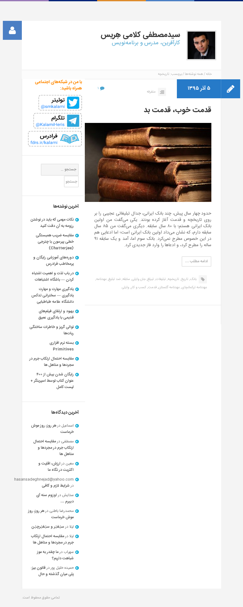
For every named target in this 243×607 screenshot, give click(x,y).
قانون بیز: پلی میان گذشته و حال (52, 571)
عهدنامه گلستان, (169, 287)
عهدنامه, (101, 279)
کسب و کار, (138, 287)
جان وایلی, (138, 279)
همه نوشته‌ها (194, 74)
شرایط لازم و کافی (56, 486)
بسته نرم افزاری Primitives (61, 346)
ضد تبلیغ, (114, 279)
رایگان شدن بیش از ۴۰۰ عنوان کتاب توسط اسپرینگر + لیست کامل (52, 380)
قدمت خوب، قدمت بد (177, 110)
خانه (209, 74)
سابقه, (126, 279)
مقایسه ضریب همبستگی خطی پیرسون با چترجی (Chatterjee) (55, 241)
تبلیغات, (160, 279)
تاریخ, (184, 279)
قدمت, (152, 287)
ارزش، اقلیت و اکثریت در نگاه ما (56, 466)
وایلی (125, 287)
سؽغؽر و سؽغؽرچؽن (48, 527)
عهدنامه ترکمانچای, (194, 287)
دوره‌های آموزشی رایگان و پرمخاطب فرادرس (53, 260)
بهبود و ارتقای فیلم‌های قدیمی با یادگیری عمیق (56, 314)
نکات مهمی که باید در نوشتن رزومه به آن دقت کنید (52, 222)
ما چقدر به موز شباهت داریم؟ (55, 555)
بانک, (192, 279)
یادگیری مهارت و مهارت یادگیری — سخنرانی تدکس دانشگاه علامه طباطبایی (52, 295)
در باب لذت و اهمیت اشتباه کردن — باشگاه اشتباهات (53, 276)
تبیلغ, (150, 279)
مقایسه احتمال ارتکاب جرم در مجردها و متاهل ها (51, 361)
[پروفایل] (12, 30)
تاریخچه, (173, 279)
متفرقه (151, 92)
